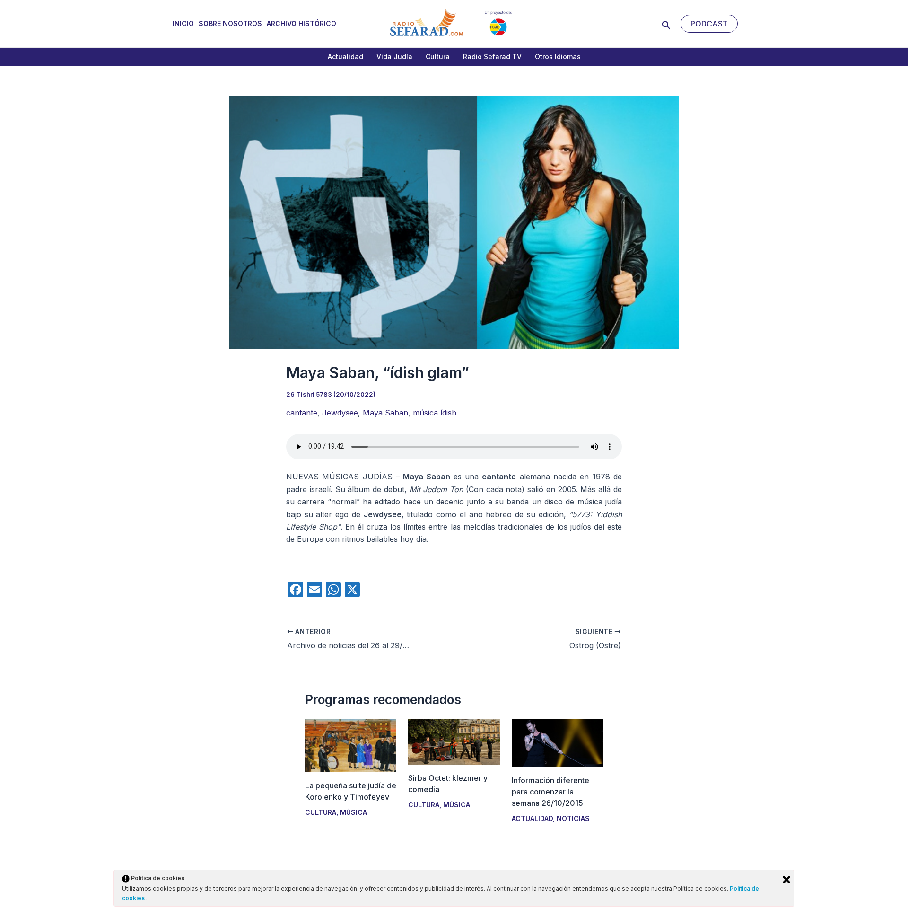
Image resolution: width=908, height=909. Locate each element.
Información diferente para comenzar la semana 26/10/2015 (550, 792)
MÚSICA (353, 812)
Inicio (183, 23)
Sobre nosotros (230, 23)
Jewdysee (340, 412)
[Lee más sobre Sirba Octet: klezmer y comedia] (453, 741)
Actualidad (345, 57)
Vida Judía (394, 57)
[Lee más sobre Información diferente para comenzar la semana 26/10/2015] (557, 742)
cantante (301, 412)
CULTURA (320, 812)
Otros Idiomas (558, 57)
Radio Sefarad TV (492, 57)
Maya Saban (385, 412)
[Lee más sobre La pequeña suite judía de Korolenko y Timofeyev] (350, 745)
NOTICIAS (573, 818)
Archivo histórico (301, 23)
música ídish (434, 412)
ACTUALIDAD (532, 818)
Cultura (438, 57)
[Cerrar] (786, 879)
